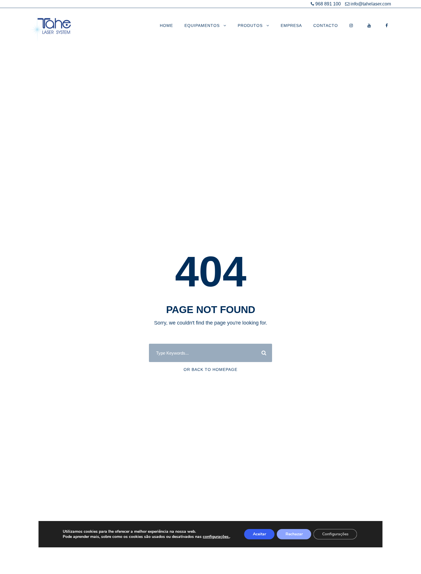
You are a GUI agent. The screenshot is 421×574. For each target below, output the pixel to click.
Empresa (291, 25)
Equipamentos (202, 25)
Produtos (250, 25)
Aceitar (259, 534)
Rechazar (294, 534)
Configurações (335, 534)
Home (166, 25)
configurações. (216, 536)
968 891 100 (327, 3)
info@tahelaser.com (371, 3)
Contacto (325, 25)
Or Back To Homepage (210, 369)
